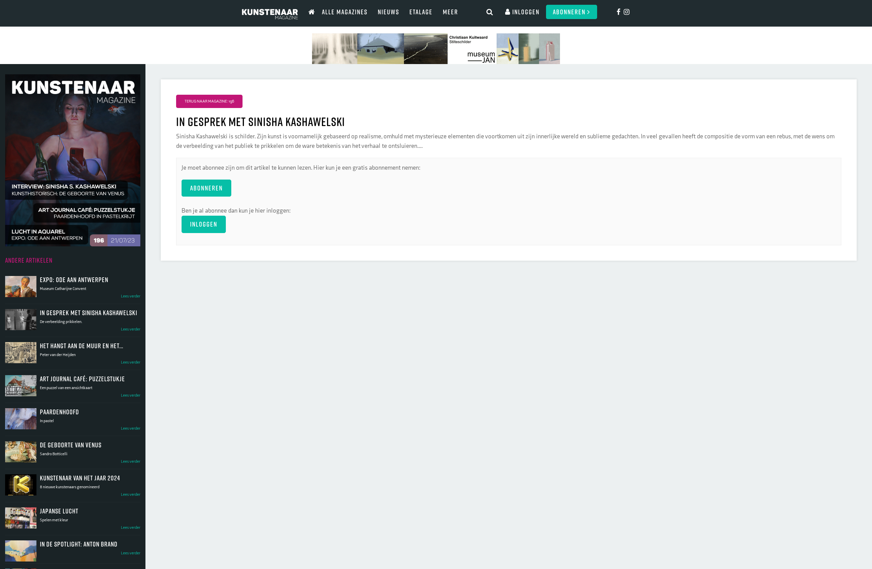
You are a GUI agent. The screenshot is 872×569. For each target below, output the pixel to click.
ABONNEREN (206, 188)
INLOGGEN (203, 224)
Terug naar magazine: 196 (209, 101)
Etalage (421, 11)
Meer (450, 11)
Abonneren (570, 11)
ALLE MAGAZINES (345, 11)
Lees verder (130, 296)
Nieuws (388, 11)
